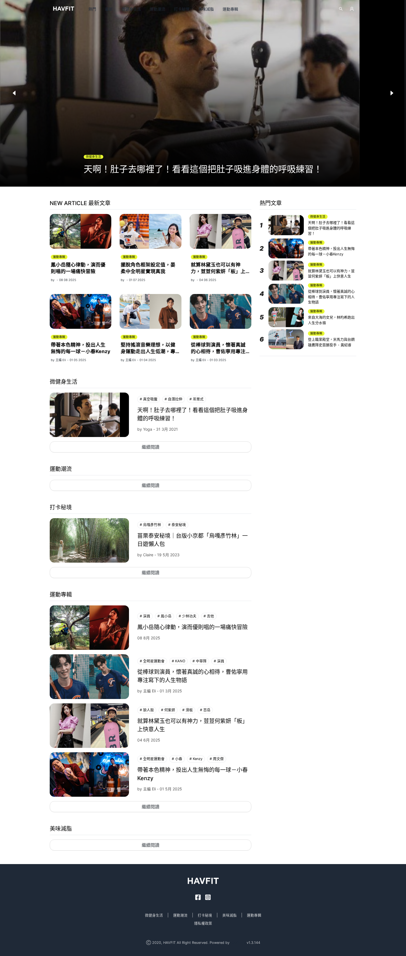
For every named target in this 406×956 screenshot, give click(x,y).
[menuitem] (92, 9)
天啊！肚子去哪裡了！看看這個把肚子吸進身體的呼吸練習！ (331, 227)
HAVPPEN (238, 943)
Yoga (147, 429)
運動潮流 (157, 9)
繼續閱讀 (150, 447)
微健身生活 (131, 9)
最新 (109, 9)
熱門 (92, 9)
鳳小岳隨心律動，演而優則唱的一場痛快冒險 (192, 627)
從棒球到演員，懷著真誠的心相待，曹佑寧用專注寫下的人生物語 (218, 351)
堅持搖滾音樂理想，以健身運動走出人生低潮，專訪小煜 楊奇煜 (148, 351)
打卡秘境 (181, 9)
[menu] (194, 9)
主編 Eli (61, 360)
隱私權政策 (203, 923)
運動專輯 (230, 9)
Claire (148, 554)
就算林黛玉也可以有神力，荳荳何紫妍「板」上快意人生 (218, 271)
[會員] (351, 8)
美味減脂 (206, 9)
